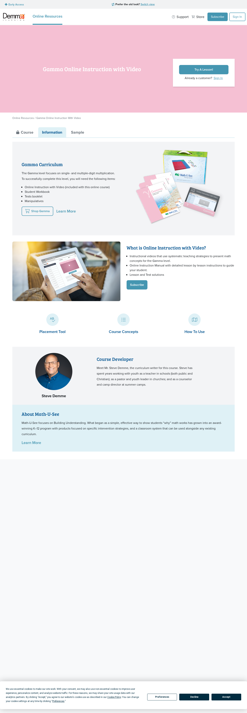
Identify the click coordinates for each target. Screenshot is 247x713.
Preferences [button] (58, 701)
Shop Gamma (40, 211)
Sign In (237, 17)
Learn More (66, 211)
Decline (194, 697)
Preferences (162, 697)
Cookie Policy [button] (114, 697)
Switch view (147, 4)
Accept (226, 697)
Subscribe (217, 17)
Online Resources (47, 16)
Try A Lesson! (204, 69)
